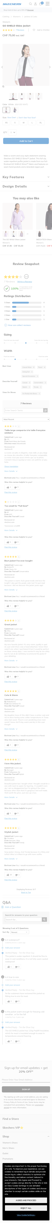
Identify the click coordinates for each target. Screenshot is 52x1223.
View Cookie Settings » (26, 1215)
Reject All (26, 1208)
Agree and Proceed (26, 1200)
